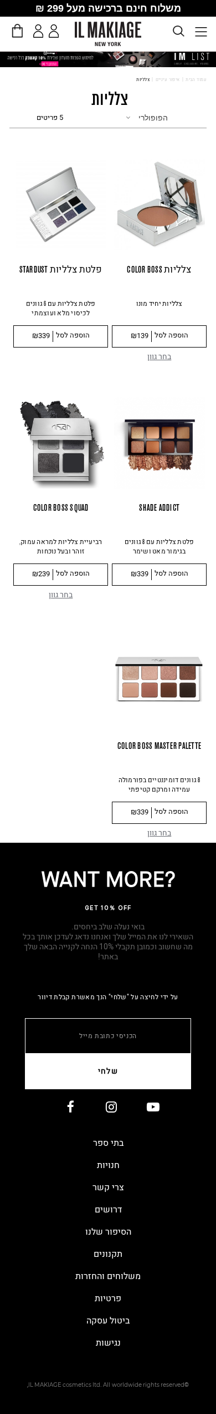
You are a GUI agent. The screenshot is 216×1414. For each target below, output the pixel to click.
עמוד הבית (196, 80)
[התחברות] (38, 31)
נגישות (108, 1343)
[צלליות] (108, 58)
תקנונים (108, 1254)
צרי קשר (108, 1187)
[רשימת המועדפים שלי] (56, 33)
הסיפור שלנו (108, 1232)
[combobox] (147, 118)
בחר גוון (159, 357)
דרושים (108, 1209)
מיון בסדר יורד (183, 116)
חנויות (108, 1165)
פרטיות (108, 1298)
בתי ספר (108, 1143)
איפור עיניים (168, 80)
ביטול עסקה (108, 1320)
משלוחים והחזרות (108, 1276)
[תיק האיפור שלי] (17, 30)
